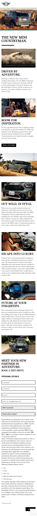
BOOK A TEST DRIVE (9, 145)
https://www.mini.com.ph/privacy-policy (14, 439)
